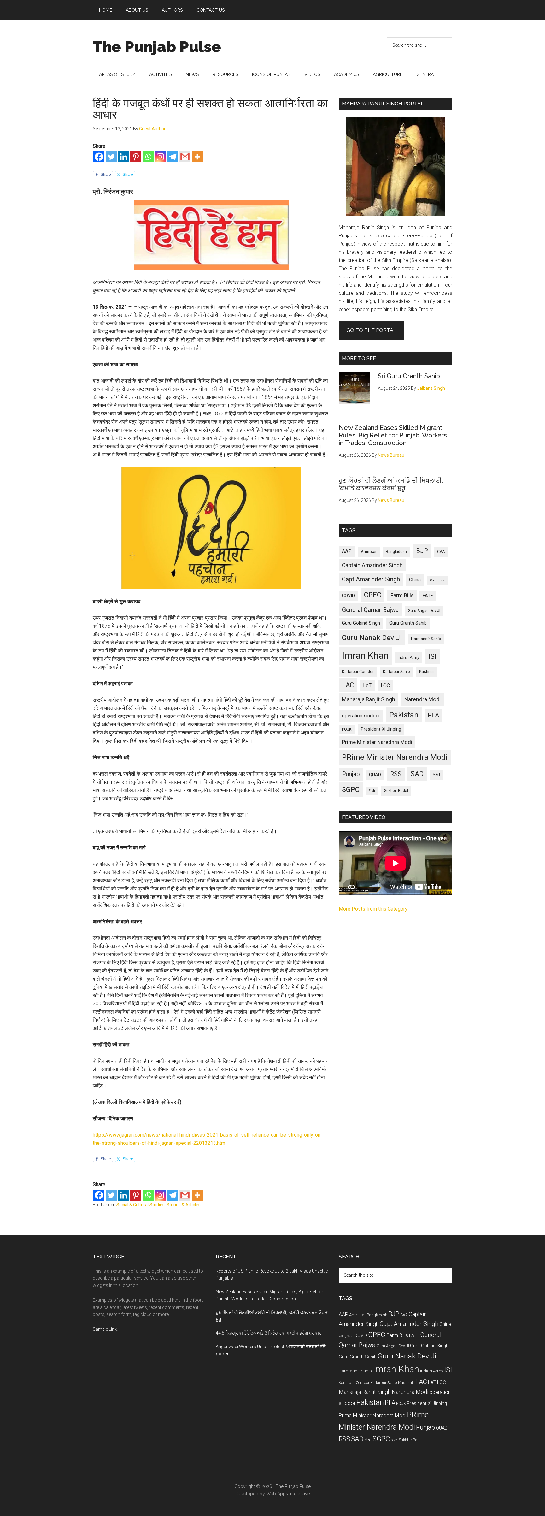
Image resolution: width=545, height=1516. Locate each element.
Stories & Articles (184, 1204)
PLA (433, 715)
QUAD (375, 774)
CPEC (372, 595)
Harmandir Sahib (426, 638)
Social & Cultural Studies (140, 1204)
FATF (428, 595)
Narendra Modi (422, 699)
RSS (395, 774)
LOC (385, 685)
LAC (348, 685)
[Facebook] (98, 156)
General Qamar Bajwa (370, 610)
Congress (437, 580)
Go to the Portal (371, 330)
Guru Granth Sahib (408, 623)
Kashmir (426, 671)
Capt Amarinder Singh (371, 579)
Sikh (372, 791)
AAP (347, 551)
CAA (441, 552)
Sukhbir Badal (396, 790)
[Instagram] (160, 156)
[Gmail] (184, 156)
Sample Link (105, 1329)
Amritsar (369, 551)
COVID (348, 595)
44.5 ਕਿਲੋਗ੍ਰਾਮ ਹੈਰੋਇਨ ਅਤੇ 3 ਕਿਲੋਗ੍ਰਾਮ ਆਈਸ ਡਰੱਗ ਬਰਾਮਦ (269, 1332)
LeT (367, 685)
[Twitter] (111, 156)
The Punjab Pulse (157, 47)
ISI (432, 656)
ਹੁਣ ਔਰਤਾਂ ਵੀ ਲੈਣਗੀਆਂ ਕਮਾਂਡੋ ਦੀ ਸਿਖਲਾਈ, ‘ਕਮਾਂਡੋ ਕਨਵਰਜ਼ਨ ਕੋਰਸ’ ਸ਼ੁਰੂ (391, 484)
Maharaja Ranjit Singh (368, 699)
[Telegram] (172, 156)
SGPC (351, 790)
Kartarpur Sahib (396, 671)
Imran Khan (365, 655)
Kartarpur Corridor (358, 671)
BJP (422, 551)
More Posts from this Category (373, 909)
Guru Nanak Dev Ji (372, 637)
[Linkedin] (123, 156)
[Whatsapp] (148, 156)
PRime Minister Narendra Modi (395, 757)
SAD (417, 774)
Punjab (351, 774)
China (415, 580)
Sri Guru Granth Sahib (409, 376)
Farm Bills (401, 595)
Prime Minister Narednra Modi (377, 742)
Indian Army (408, 657)
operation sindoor (361, 716)
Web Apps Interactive (288, 1493)
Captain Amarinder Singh (372, 565)
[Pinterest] (135, 156)
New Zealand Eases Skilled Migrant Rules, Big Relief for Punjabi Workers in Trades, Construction (393, 435)
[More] (197, 156)
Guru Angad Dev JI (424, 611)
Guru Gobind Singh (361, 623)
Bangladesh (396, 552)
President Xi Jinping (381, 729)
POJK (347, 729)
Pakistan (404, 714)
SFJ (436, 774)
